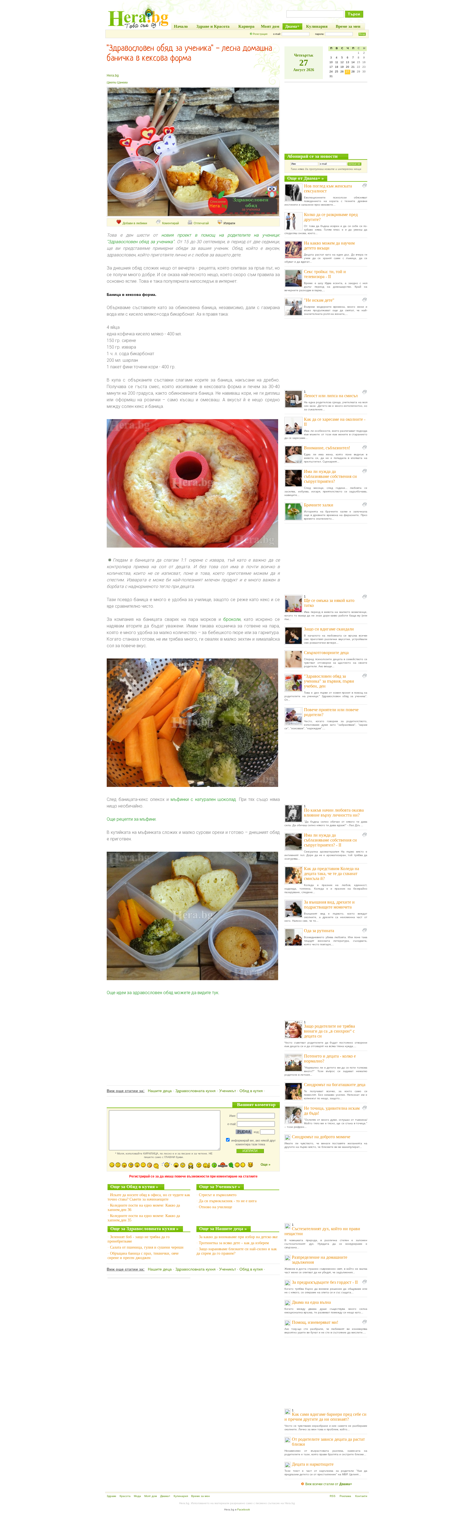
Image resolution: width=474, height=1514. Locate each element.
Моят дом (150, 1496)
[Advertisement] (192, 1034)
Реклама (345, 1496)
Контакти (361, 1496)
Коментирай (170, 223)
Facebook (243, 1509)
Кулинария (181, 1496)
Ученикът (227, 1091)
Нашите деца (160, 1091)
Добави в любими (135, 223)
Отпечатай (201, 223)
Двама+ (165, 1496)
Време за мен (200, 1496)
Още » (265, 1165)
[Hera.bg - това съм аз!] (138, 28)
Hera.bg (113, 75)
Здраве (111, 1496)
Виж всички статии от (328, 1484)
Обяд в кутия (251, 1091)
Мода (137, 1496)
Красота (125, 1496)
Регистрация (260, 34)
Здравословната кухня (195, 1091)
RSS (332, 1496)
